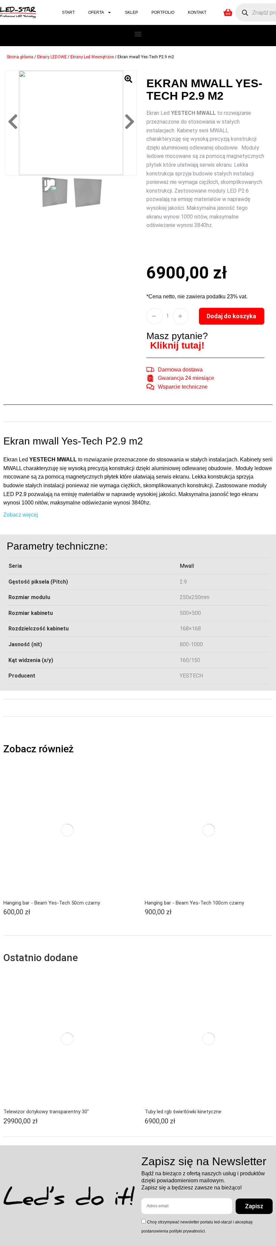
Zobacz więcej (20, 515)
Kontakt (197, 12)
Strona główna (20, 57)
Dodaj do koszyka (231, 316)
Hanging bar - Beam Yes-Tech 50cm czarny (51, 903)
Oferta (96, 12)
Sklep (131, 12)
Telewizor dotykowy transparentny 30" (46, 1112)
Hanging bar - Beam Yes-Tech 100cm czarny (194, 903)
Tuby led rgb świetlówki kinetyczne (183, 1112)
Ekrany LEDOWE (52, 57)
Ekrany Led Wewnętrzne (92, 57)
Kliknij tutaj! (177, 345)
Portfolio (162, 12)
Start (68, 12)
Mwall (187, 566)
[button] (138, 33)
